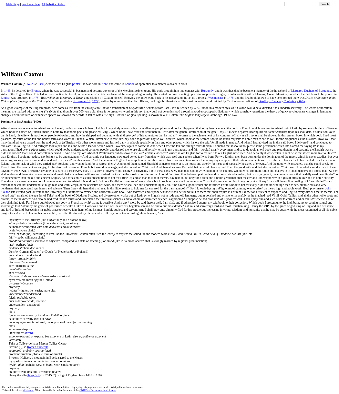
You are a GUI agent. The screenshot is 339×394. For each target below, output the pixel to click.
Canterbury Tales (294, 101)
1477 (95, 101)
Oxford (28, 333)
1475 (35, 97)
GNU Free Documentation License (97, 390)
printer (76, 84)
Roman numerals (37, 347)
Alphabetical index (53, 4)
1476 (230, 97)
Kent (104, 84)
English (5, 97)
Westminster (215, 97)
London (130, 84)
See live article (31, 4)
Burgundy (207, 90)
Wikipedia (28, 390)
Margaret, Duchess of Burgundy (311, 90)
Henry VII (33, 375)
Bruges (35, 90)
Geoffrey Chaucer (270, 101)
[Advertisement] (34, 39)
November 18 (81, 101)
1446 (7, 90)
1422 (29, 84)
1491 (41, 84)
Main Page (12, 4)
